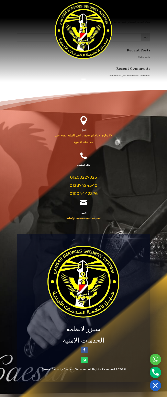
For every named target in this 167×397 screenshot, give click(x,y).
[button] (155, 385)
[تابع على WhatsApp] (84, 360)
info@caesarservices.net (83, 218)
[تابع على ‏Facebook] (84, 350)
